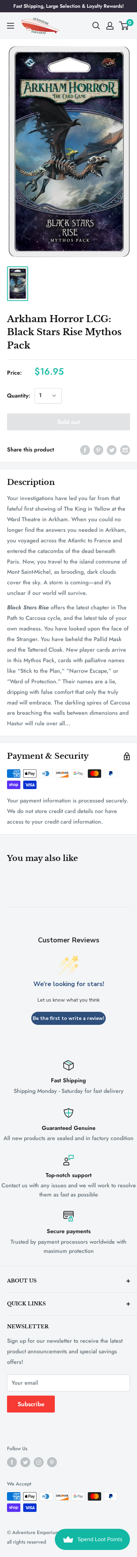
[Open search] (96, 26)
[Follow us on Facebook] (12, 1462)
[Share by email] (125, 449)
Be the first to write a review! (68, 1018)
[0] (124, 25)
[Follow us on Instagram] (39, 1462)
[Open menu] (10, 26)
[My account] (109, 26)
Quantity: (18, 396)
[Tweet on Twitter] (112, 449)
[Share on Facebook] (85, 449)
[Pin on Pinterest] (98, 449)
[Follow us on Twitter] (25, 1462)
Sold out (68, 422)
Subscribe (31, 1404)
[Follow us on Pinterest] (52, 1462)
